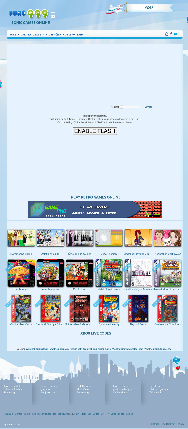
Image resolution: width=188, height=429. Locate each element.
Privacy (180, 424)
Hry (107, 414)
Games (18, 414)
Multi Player (83, 389)
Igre (149, 8)
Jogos (96, 414)
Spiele (27, 414)
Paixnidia (8, 414)
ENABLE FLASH (94, 131)
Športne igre (84, 392)
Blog (163, 424)
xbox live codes (95, 333)
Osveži (148, 107)
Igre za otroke (121, 386)
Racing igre (10, 392)
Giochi (41, 414)
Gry (102, 414)
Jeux (60, 414)
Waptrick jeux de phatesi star (127, 349)
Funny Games (48, 386)
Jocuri (76, 414)
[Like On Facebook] (167, 34)
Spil (89, 414)
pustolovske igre (122, 389)
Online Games (121, 392)
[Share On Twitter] (175, 34)
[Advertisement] (95, 71)
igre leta (45, 389)
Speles (129, 414)
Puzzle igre (155, 386)
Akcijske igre (47, 392)
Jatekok (115, 414)
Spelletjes (51, 414)
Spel (34, 414)
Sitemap (155, 424)
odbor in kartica (13, 389)
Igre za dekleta (12, 386)
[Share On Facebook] (172, 34)
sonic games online (30, 22)
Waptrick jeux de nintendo (157, 349)
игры (83, 414)
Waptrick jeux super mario (97, 349)
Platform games (158, 389)
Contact (171, 424)
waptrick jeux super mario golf (66, 349)
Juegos (68, 414)
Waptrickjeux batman (37, 349)
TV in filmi (155, 392)
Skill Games (84, 386)
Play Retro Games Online (95, 197)
